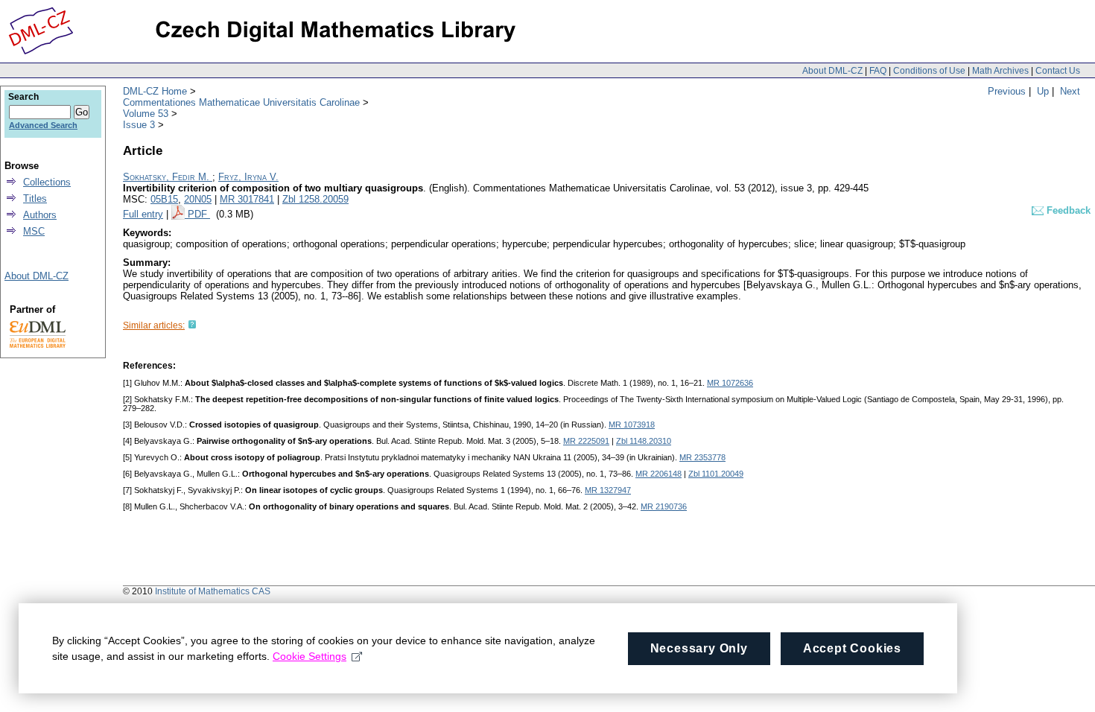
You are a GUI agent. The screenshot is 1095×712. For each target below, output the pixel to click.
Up (1043, 91)
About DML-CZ (832, 71)
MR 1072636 (730, 382)
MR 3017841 (247, 199)
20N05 (198, 199)
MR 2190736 (664, 506)
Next (1070, 91)
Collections (47, 182)
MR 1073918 (632, 424)
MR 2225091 (586, 440)
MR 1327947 (608, 490)
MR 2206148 (658, 473)
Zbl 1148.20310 (643, 440)
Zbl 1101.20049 (715, 473)
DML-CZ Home (155, 91)
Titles (35, 198)
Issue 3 (139, 124)
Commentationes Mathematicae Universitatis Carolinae (241, 102)
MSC (34, 231)
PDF (199, 214)
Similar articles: (154, 325)
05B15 (164, 199)
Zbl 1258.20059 (315, 199)
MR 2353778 (702, 457)
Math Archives (1000, 71)
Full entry (143, 214)
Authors (40, 214)
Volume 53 (145, 113)
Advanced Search (43, 125)
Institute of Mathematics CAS (212, 591)
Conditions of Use (929, 71)
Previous (1007, 91)
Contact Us (1057, 71)
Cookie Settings (309, 656)
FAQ (877, 71)
